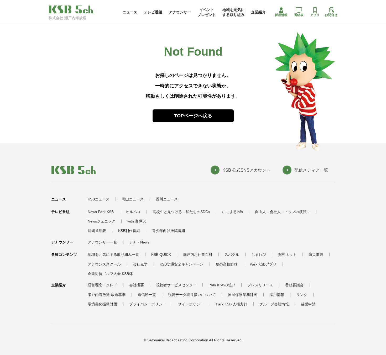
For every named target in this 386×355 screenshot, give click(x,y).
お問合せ (331, 15)
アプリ (315, 15)
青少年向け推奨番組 (168, 231)
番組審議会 (294, 285)
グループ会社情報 (274, 304)
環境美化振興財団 (102, 304)
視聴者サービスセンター (176, 285)
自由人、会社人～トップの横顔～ (282, 212)
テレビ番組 (153, 12)
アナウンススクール (104, 264)
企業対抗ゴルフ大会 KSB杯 (110, 274)
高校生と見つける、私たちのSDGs (181, 212)
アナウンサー (180, 12)
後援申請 (308, 304)
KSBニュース (98, 199)
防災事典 (316, 254)
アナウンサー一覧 (102, 242)
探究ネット (287, 254)
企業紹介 (258, 12)
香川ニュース (167, 199)
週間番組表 (97, 231)
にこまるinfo (232, 212)
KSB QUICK (161, 254)
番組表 (299, 15)
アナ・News (139, 242)
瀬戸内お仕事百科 (197, 254)
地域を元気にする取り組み (233, 12)
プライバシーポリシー (147, 304)
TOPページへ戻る (193, 115)
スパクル (232, 254)
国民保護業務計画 (242, 295)
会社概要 (136, 285)
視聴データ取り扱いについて (192, 295)
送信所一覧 (147, 295)
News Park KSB (101, 212)
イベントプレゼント (206, 12)
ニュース (130, 12)
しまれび (258, 254)
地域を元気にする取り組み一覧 (113, 254)
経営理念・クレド (102, 285)
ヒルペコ (133, 212)
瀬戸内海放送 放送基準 (107, 295)
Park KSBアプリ (263, 264)
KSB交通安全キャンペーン (182, 264)
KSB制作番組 (129, 231)
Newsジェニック (101, 221)
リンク (301, 295)
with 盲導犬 (136, 221)
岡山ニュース (133, 199)
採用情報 (281, 15)
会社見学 (140, 264)
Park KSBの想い (221, 285)
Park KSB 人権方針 (231, 304)
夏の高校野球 (227, 264)
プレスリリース (260, 285)
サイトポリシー (191, 304)
